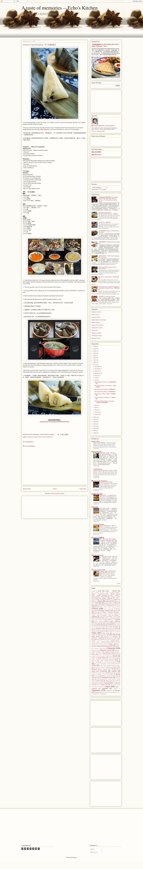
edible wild (105, 624)
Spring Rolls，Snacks (106, 679)
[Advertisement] (62, 27)
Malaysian (111, 648)
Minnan (93, 654)
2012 (94, 426)
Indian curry (95, 634)
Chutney (101, 616)
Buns (108, 604)
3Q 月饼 (102, 556)
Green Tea (97, 626)
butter (117, 604)
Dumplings (98, 624)
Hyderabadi (110, 631)
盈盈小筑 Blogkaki (96, 154)
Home (55, 489)
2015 (94, 419)
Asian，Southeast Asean (102, 599)
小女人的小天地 (97, 451)
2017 (94, 364)
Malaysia (99, 646)
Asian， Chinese (111, 591)
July (96, 377)
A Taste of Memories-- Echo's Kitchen (103, 125)
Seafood (114, 671)
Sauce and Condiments (99, 671)
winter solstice (108, 692)
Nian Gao (108, 656)
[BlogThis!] (63, 434)
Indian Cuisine (95, 314)
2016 (94, 417)
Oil (109, 657)
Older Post (82, 489)
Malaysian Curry (95, 650)
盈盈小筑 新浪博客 (96, 152)
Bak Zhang (44, 129)
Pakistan (104, 659)
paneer (93, 660)
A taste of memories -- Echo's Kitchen (60, 7)
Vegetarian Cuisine (96, 333)
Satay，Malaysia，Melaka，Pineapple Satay (109, 669)
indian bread (105, 633)
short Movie (101, 672)
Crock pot (94, 619)
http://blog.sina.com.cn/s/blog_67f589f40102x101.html (54, 421)
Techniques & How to (97, 327)
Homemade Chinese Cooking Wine (100, 629)
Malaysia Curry (108, 646)
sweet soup (102, 682)
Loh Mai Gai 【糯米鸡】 (104, 222)
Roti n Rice (96, 441)
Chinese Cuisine (96, 317)
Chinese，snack (107, 615)
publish (109, 665)
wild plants (96, 692)
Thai (105, 683)
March (96, 409)
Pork (118, 662)
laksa (101, 643)
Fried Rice (103, 625)
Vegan (107, 686)
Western (117, 690)
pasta (112, 660)
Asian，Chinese (101, 596)
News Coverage (100, 656)
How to (103, 631)
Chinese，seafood (96, 615)
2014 (94, 421)
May (96, 405)
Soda (96, 675)
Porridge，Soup (105, 663)
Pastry (116, 660)
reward (114, 666)
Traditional (101, 686)
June (96, 380)
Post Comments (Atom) (58, 493)
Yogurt (113, 692)
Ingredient (110, 637)
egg (111, 624)
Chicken (94, 607)
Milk (118, 653)
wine (102, 692)
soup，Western (107, 675)
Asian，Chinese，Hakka (104, 598)
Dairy (112, 619)
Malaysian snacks (106, 650)
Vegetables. (115, 688)
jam (119, 637)
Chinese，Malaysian (113, 613)
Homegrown (110, 628)
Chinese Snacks (42, 437)
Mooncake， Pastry (101, 654)
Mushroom (109, 654)
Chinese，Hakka (103, 613)
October (97, 371)
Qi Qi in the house (98, 555)
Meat (104, 653)
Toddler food (104, 684)
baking (107, 601)
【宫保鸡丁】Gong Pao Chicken (106, 296)
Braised (110, 602)
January (97, 414)
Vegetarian (96, 690)
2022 (94, 353)
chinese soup (116, 610)
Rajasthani (109, 666)
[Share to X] (64, 434)
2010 (94, 430)
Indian (94, 633)
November (98, 368)
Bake (95, 601)
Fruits (109, 625)
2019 (94, 360)
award (111, 599)
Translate (103, 189)
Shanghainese (94, 672)
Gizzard (114, 625)
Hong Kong (49, 437)
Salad (112, 668)
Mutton (114, 654)
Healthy (116, 626)
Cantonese (30, 437)
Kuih (96, 643)
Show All (118, 583)
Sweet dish (95, 682)
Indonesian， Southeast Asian (99, 637)
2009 (94, 433)
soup (99, 676)
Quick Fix (103, 666)
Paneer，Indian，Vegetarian (102, 660)
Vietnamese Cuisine (97, 335)
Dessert (117, 619)
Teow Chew (99, 683)
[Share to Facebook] (66, 434)
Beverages (98, 602)
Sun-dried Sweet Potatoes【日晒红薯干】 (105, 389)
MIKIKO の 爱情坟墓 (98, 537)
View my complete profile (98, 131)
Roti (108, 668)
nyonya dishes (101, 657)
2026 (94, 346)
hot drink (97, 631)
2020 (94, 357)
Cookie (117, 617)
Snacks (118, 674)
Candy (98, 605)
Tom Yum (117, 684)
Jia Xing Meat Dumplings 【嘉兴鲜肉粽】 (105, 391)
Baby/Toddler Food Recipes (99, 320)
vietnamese (109, 690)
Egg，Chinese (117, 624)
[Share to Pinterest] (67, 434)
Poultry (94, 665)
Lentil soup (100, 644)
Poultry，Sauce (102, 665)
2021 (94, 355)
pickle (111, 662)
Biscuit (105, 602)
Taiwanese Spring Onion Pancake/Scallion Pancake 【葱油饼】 (108, 213)
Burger (113, 604)
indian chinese (115, 633)
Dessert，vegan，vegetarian (112, 621)
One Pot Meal (115, 657)
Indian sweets (96, 636)
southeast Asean (96, 677)
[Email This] (61, 434)
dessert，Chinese (98, 621)
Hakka (110, 626)
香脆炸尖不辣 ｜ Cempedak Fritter (108, 495)
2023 (94, 351)
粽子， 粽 (99, 693)
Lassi (105, 643)
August (97, 375)
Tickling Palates (97, 469)
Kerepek (113, 639)
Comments (95, 852)
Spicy (93, 679)
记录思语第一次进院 (105, 453)
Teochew (93, 683)
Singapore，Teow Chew (103, 674)
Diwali (111, 622)
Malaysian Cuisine (96, 312)
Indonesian (115, 636)
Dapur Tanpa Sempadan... (100, 480)
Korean (110, 642)
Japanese (95, 639)
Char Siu (117, 605)
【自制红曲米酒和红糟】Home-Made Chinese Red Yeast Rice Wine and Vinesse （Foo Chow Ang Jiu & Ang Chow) (108, 199)
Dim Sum (106, 622)
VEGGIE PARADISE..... (99, 524)
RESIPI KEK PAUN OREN (106, 482)
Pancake (116, 659)
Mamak (112, 651)
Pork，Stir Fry (97, 663)
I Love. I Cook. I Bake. (99, 569)
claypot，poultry (112, 616)
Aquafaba (93, 591)
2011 (94, 428)
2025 (94, 348)
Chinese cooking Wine (109, 608)
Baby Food (117, 599)
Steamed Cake (99, 680)
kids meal (104, 642)
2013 (94, 424)
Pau (102, 662)
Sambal (117, 668)
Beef (92, 602)
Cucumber (100, 619)
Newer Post (26, 489)
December (98, 366)
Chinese (35, 437)
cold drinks (98, 618)
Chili (117, 606)
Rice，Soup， (103, 668)
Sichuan (108, 672)
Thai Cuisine (95, 330)
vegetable (105, 688)
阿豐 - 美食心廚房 (97, 494)
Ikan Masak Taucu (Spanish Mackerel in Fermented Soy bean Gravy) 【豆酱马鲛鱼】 (108, 288)
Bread (115, 602)
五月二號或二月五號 (105, 508)
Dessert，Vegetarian (98, 622)
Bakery (100, 601)
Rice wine (96, 668)
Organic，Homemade (96, 659)
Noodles (93, 657)
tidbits (98, 684)
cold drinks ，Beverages (109, 617)
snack (111, 674)
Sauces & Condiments (97, 325)
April (96, 407)
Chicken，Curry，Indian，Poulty (106, 606)
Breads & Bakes (96, 322)
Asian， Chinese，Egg (111, 594)
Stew (114, 680)
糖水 (104, 693)
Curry (106, 619)
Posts (93, 849)
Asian (99, 591)
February (97, 412)
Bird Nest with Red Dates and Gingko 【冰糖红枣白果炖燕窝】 (104, 401)
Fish (97, 625)
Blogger (75, 857)
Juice (101, 639)
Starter (93, 680)
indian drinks (104, 634)
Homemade (117, 628)
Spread (98, 679)
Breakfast (102, 604)
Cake (93, 605)
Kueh (93, 643)
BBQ (113, 601)
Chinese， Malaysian (108, 612)
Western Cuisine (96, 338)
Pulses (97, 666)
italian (115, 637)
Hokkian (98, 628)
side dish (114, 672)
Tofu (112, 684)
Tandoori (117, 682)
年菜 (95, 693)
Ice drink (117, 631)
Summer (118, 680)
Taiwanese (110, 682)
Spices (117, 677)
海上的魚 (95, 507)
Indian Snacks (112, 635)
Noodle (115, 656)
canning (103, 605)
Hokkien (104, 628)
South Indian (115, 676)
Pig (114, 662)
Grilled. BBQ (104, 626)
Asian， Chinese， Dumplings (108, 592)
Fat (93, 625)
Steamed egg (108, 680)
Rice (119, 666)
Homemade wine (112, 629)
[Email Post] (58, 434)
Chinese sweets (97, 612)
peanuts (106, 662)
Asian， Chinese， (96, 592)
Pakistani (110, 659)
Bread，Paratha (95, 604)
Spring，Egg (116, 679)
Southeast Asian (107, 677)
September (98, 373)
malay (111, 645)
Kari (105, 639)
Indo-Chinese (106, 636)
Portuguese (113, 663)
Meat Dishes (111, 653)
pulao (114, 665)
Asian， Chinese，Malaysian (99, 595)
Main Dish (105, 644)
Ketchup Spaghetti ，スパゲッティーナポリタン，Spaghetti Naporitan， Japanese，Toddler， (106, 641)
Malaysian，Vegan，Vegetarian (103, 651)
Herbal (93, 628)
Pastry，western (96, 662)
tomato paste (94, 686)
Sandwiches (94, 669)
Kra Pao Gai (116, 642)
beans (117, 601)
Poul (118, 663)
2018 (94, 362)
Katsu (109, 639)
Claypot (106, 616)
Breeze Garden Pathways (99, 442)
